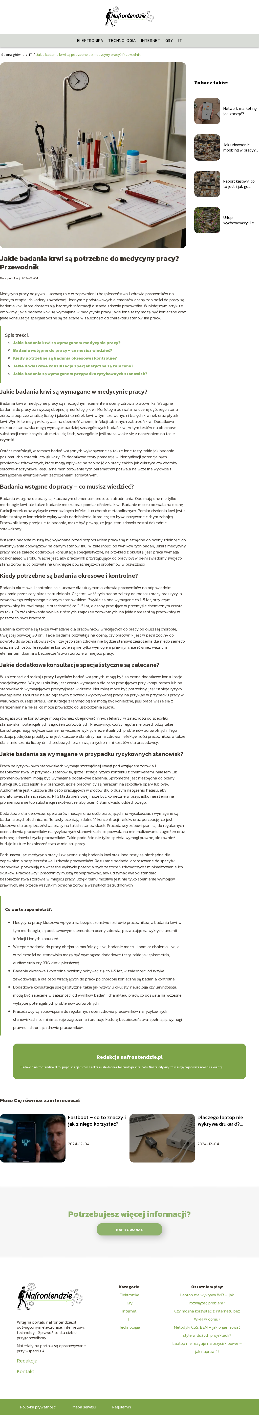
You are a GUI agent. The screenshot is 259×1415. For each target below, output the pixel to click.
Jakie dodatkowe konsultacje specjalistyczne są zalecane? (73, 366)
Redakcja (27, 1360)
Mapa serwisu (84, 1407)
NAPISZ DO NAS (129, 1229)
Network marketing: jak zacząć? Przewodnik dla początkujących (240, 111)
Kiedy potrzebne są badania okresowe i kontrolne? (65, 358)
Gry (169, 40)
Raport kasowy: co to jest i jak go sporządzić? (239, 184)
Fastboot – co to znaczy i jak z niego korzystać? (97, 1120)
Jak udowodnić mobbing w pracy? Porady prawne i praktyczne (239, 147)
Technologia (122, 40)
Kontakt (25, 1371)
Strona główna (13, 54)
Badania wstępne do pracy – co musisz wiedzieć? (62, 350)
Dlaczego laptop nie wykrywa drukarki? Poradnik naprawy (220, 1120)
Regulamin (121, 1407)
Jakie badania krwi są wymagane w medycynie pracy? (67, 343)
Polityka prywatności (38, 1407)
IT (180, 40)
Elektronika (90, 40)
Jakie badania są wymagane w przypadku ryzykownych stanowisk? (80, 374)
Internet (150, 40)
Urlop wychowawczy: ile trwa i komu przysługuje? (238, 220)
